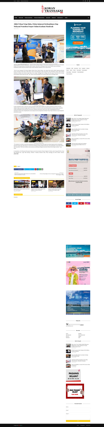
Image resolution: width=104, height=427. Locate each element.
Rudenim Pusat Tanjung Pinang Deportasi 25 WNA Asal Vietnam (22, 189)
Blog (21, 425)
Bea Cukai (76, 68)
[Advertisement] (78, 85)
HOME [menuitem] (16, 17)
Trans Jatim (74, 72)
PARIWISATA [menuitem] (60, 17)
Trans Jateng (69, 72)
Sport (71, 70)
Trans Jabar (79, 70)
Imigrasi (18, 21)
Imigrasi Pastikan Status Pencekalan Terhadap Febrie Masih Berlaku (54, 189)
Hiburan (88, 68)
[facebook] (83, 1)
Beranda (15, 21)
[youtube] (89, 1)
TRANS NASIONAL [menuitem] (28, 17)
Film (80, 68)
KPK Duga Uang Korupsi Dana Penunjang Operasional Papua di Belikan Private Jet (79, 144)
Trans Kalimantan (80, 72)
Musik (68, 70)
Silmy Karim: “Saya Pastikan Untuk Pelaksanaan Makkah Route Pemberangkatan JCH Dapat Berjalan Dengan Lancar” (80, 119)
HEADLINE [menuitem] (21, 17)
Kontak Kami (88, 425)
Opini (79, 337)
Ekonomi (67, 336)
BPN (72, 68)
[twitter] (85, 1)
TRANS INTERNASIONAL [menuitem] (39, 17)
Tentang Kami (82, 425)
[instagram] (87, 1)
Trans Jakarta (84, 70)
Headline (83, 68)
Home (67, 333)
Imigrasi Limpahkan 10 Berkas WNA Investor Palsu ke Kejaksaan (81, 139)
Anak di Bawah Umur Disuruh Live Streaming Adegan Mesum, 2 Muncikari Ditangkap (80, 134)
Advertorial (68, 68)
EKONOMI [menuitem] (48, 17)
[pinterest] (81, 203)
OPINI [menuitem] (66, 17)
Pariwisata (67, 337)
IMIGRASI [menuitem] (54, 17)
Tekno (74, 70)
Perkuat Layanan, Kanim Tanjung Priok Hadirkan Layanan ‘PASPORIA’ (38, 189)
